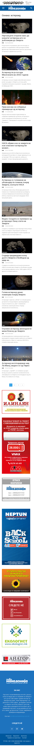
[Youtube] (22, 729)
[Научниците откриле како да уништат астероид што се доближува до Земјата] (17, 26)
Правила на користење (13, 738)
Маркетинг (16, 736)
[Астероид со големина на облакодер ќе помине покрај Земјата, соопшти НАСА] (17, 170)
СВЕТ (3, 103)
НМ (3, 43)
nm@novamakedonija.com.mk (20, 716)
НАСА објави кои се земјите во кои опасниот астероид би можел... (16, 145)
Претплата (24, 736)
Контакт (24, 738)
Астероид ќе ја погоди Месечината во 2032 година (15, 73)
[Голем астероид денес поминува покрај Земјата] (17, 282)
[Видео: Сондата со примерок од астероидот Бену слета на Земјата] (17, 209)
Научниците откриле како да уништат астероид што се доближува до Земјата (15, 38)
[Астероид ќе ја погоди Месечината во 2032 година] (17, 62)
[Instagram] (17, 729)
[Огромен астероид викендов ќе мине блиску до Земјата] (17, 319)
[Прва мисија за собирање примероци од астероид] (17, 97)
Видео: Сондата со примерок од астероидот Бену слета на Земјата (17, 221)
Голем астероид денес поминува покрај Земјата (13, 293)
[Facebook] (12, 729)
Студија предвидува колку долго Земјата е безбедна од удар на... (15, 257)
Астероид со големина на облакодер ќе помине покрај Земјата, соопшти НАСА (15, 182)
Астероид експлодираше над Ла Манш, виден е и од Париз (15, 364)
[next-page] (22, 385)
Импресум (8, 736)
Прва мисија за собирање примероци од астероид (14, 108)
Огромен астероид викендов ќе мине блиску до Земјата (17, 330)
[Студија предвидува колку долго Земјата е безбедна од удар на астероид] (17, 246)
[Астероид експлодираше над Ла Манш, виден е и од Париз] (17, 353)
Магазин (4, 32)
